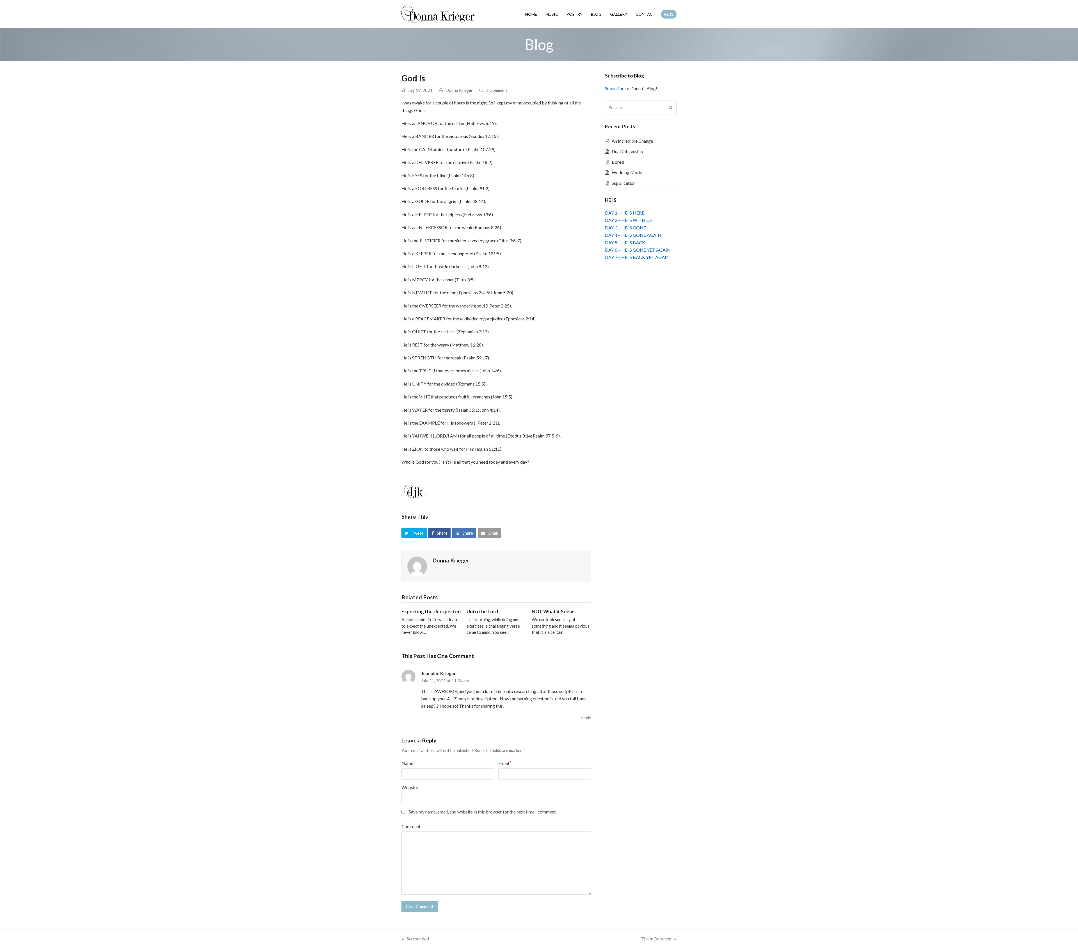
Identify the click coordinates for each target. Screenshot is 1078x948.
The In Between (656, 938)
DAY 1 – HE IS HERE (624, 212)
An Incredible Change (632, 140)
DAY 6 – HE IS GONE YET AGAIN (638, 249)
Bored (618, 162)
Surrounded (418, 938)
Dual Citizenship (627, 151)
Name (408, 763)
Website (409, 787)
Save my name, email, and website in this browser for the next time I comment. (483, 811)
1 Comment (496, 90)
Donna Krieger (459, 90)
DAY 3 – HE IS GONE (625, 227)
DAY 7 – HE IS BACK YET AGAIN (637, 257)
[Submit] (671, 107)
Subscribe (614, 88)
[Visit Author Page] (417, 565)
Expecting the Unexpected (431, 611)
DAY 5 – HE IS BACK (625, 242)
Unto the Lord (482, 611)
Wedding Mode (627, 172)
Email (504, 763)
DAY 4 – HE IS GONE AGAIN (633, 235)
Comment (411, 826)
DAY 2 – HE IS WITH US (628, 220)
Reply (586, 717)
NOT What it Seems (553, 611)
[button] (414, 533)
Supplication (624, 183)
